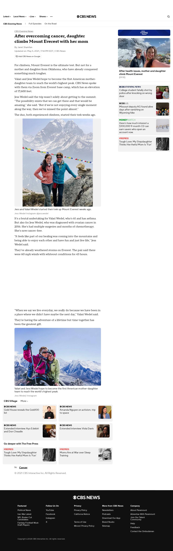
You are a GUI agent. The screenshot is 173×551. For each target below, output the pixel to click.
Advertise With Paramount (142, 514)
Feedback (135, 527)
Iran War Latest (24, 514)
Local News (19, 16)
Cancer (23, 467)
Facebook (50, 514)
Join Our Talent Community (137, 518)
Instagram (50, 518)
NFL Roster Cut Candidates (25, 518)
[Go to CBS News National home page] (86, 16)
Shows (42, 16)
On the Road (50, 23)
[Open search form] (168, 16)
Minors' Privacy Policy (84, 526)
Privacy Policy (80, 510)
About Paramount (138, 510)
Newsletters (107, 510)
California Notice (82, 514)
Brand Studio (108, 522)
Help (132, 523)
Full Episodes (35, 23)
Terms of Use (80, 522)
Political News (24, 510)
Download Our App (111, 518)
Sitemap (106, 526)
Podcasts (106, 514)
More (24, 401)
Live (32, 16)
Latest (6, 16)
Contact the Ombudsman (142, 531)
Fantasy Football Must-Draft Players (28, 524)
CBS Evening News (12, 23)
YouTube (50, 510)
